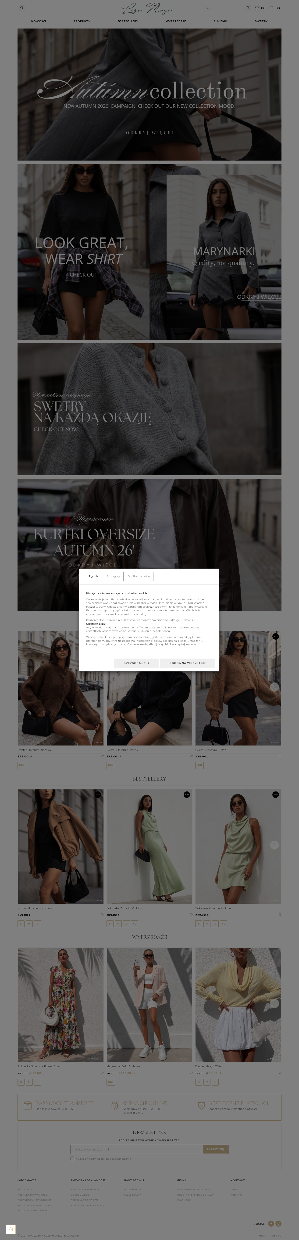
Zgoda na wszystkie (188, 663)
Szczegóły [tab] (113, 576)
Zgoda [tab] (94, 576)
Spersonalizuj (136, 663)
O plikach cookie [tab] (139, 576)
